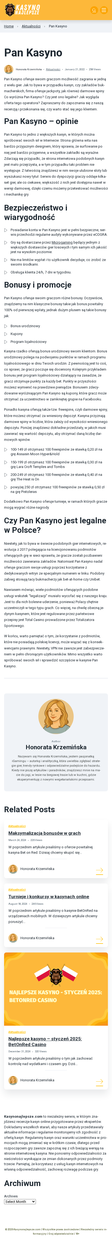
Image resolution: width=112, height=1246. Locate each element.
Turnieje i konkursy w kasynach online (48, 896)
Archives (11, 1196)
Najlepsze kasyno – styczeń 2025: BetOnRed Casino (45, 1041)
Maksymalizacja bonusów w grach (44, 833)
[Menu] (104, 10)
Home (9, 26)
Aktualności (31, 26)
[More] (100, 870)
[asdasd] (94, 10)
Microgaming (62, 242)
